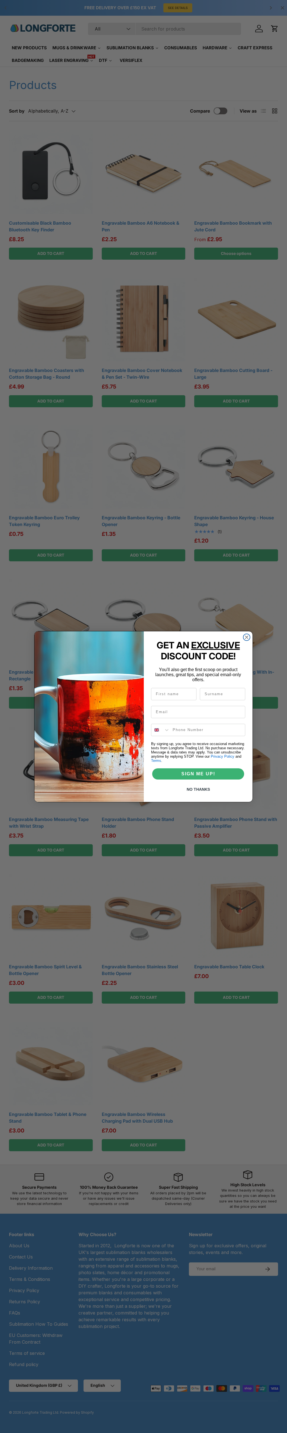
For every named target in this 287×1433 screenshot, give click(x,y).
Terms (156, 761)
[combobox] (160, 730)
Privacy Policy (222, 756)
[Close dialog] (246, 637)
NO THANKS (198, 789)
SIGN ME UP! (198, 773)
